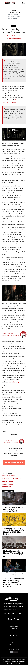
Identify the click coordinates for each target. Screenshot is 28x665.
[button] (17, 2)
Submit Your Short (14, 644)
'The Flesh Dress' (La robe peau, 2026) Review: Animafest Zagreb (13, 509)
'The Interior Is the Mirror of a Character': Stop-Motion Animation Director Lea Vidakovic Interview (13, 582)
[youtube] (20, 613)
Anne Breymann (7, 481)
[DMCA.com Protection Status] (14, 652)
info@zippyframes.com (10, 609)
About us (14, 623)
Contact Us (14, 628)
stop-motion (7, 478)
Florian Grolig (18, 478)
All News (14, 640)
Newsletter (23, 3)
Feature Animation (14, 649)
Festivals (14, 642)
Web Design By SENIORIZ (14, 663)
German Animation (8, 476)
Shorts (13, 26)
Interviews (14, 647)
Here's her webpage (15, 382)
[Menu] (3, 2)
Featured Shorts (8, 487)
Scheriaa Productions (19, 661)
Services (14, 630)
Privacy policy (14, 626)
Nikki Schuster (7, 484)
